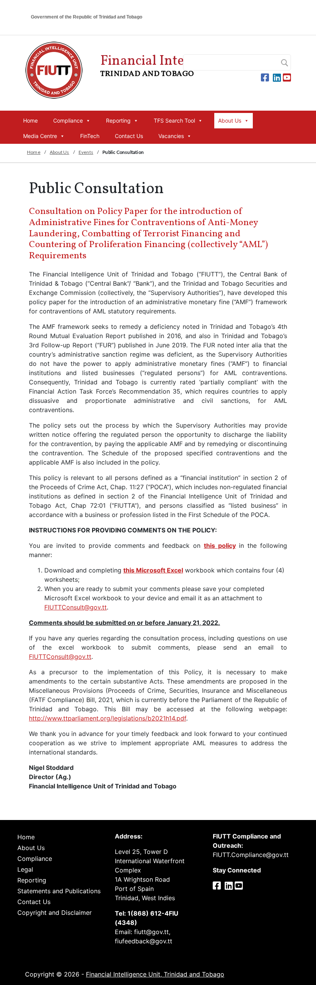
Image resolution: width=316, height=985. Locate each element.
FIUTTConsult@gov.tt (75, 607)
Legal (25, 869)
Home (30, 120)
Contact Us (129, 136)
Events (86, 152)
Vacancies (171, 136)
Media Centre (40, 136)
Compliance (68, 120)
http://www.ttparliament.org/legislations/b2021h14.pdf (107, 718)
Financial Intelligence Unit (180, 65)
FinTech (89, 136)
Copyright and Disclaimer (54, 912)
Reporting (118, 120)
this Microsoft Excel (153, 570)
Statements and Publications (59, 891)
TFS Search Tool (174, 120)
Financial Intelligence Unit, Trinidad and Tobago (155, 974)
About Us (229, 120)
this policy (220, 545)
